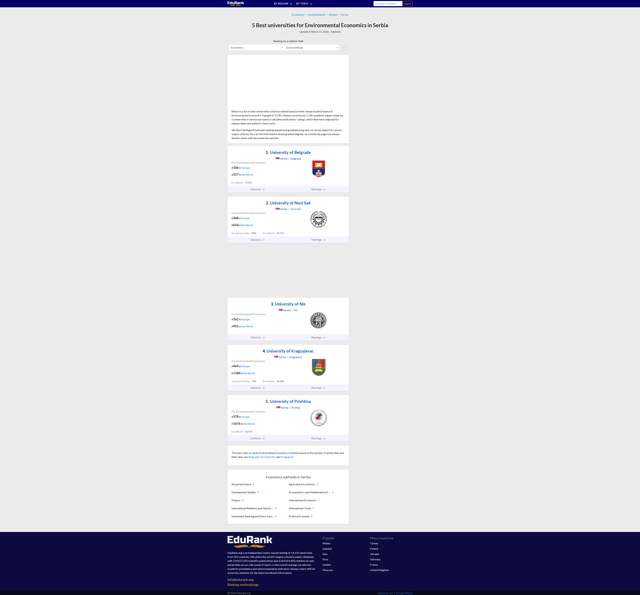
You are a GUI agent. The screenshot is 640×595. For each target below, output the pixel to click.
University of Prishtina (288, 401)
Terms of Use (385, 592)
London (326, 564)
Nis (273, 456)
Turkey (374, 543)
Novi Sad (265, 456)
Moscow (327, 569)
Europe (333, 14)
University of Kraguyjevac (288, 351)
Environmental (316, 14)
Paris (325, 559)
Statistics (256, 189)
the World (247, 174)
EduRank (336, 31)
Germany (375, 559)
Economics (298, 14)
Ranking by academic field (288, 41)
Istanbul (327, 548)
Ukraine (374, 553)
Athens (326, 543)
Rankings (316, 189)
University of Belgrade (288, 152)
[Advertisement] (257, 83)
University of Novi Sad (288, 202)
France (374, 564)
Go (343, 47)
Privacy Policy (404, 592)
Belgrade (253, 456)
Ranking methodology (243, 584)
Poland (374, 548)
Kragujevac (287, 456)
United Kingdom (379, 569)
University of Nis (288, 304)
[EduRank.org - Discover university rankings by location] (236, 3)
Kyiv (325, 553)
